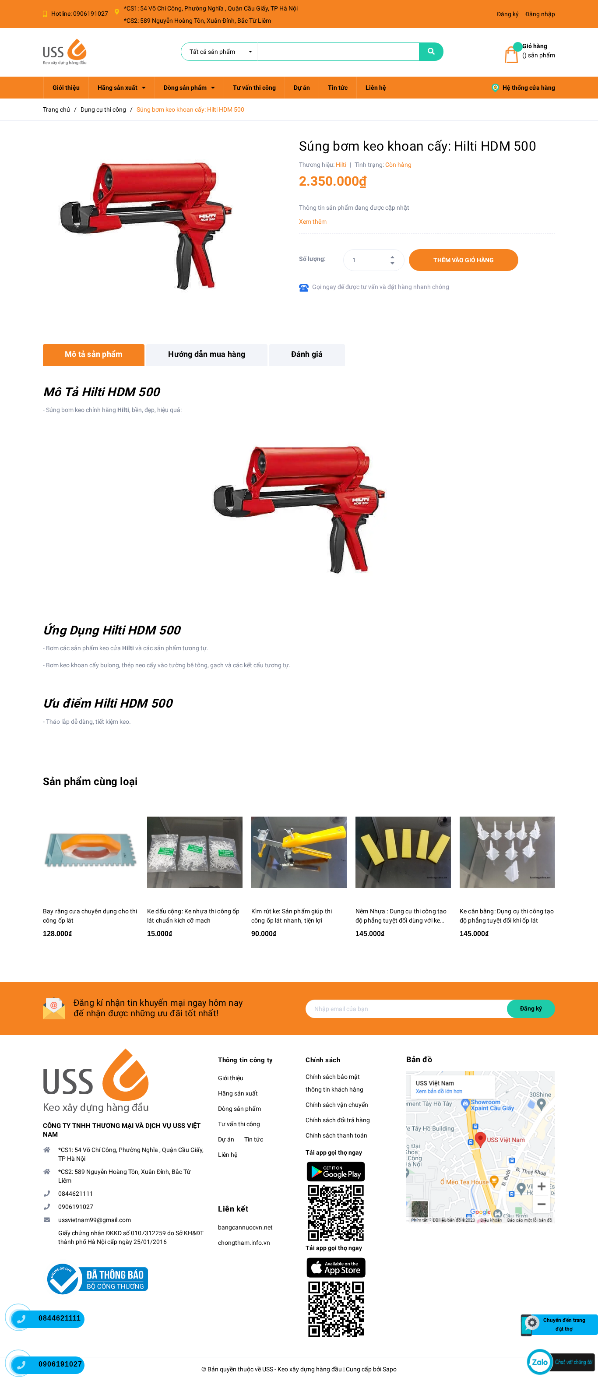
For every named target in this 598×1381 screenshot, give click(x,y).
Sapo (390, 1369)
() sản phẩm (538, 50)
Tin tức (253, 1139)
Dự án (226, 1139)
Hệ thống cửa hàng (528, 87)
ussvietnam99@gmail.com (94, 1219)
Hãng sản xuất (238, 1093)
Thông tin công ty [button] (245, 1060)
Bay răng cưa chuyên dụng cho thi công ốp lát (90, 916)
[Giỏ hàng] (511, 55)
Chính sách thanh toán (336, 1135)
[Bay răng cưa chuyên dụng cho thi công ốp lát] (90, 852)
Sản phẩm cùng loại (90, 781)
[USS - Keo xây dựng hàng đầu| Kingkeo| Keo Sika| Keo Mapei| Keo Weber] (124, 1081)
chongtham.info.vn (244, 1242)
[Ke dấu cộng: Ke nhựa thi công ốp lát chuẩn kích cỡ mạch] (195, 852)
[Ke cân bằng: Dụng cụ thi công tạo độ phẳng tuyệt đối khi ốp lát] (507, 852)
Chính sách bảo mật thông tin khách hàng (334, 1083)
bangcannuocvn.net (245, 1227)
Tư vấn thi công (239, 1123)
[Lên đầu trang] (580, 1291)
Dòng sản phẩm (239, 1108)
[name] (431, 51)
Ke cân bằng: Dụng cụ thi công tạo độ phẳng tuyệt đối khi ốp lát (507, 916)
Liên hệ (227, 1154)
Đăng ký (531, 1008)
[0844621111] (26, 1321)
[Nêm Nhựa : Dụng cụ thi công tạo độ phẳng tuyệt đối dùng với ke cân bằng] (403, 852)
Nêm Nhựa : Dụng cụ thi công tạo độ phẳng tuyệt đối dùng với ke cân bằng (401, 916)
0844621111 (75, 1193)
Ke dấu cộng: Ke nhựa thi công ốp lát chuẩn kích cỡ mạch (193, 916)
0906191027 (90, 13)
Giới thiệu (230, 1078)
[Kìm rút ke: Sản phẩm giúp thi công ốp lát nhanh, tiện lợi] (299, 852)
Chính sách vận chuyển (337, 1104)
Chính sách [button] (323, 1060)
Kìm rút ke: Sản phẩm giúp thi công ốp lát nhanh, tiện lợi (291, 916)
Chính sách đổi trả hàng (338, 1120)
